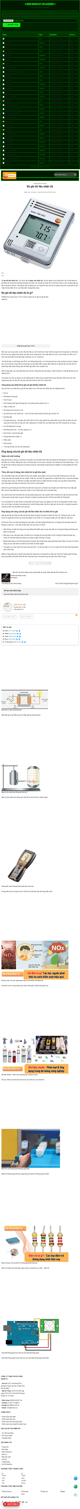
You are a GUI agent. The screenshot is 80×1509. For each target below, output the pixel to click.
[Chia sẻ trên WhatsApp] (30, 563)
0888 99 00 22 (17, 642)
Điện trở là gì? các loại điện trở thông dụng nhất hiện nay (19, 1263)
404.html (8, 55)
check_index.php (10, 68)
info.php (7, 80)
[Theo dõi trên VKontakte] (26, 1502)
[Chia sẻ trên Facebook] (34, 563)
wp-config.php (10, 117)
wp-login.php (9, 142)
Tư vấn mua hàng (7, 1433)
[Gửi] (75, 175)
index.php (8, 76)
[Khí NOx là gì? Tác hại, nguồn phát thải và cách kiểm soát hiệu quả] (34, 960)
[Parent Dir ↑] (38, 15)
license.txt (8, 84)
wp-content (9, 121)
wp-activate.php (10, 97)
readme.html (9, 88)
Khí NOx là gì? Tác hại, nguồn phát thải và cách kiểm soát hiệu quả (22, 980)
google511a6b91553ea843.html (16, 72)
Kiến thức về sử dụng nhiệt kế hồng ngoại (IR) (15, 1168)
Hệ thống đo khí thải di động (11, 583)
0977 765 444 (12, 630)
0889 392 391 (12, 636)
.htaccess (8, 43)
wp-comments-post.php (13, 109)
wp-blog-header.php (12, 105)
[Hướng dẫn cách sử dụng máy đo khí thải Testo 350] (20, 866)
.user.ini (7, 47)
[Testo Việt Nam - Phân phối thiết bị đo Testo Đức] (11, 175)
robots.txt (8, 92)
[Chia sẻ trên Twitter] (38, 563)
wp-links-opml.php (11, 134)
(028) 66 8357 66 (16, 1400)
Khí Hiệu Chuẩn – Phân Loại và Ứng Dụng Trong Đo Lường (19, 1074)
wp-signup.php (10, 155)
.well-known (9, 51)
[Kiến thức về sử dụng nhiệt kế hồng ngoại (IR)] (30, 1148)
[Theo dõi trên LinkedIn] (19, 1502)
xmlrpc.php (8, 163)
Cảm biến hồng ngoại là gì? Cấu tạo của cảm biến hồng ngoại (20, 1353)
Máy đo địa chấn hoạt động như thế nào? (14, 792)
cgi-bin (7, 64)
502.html (8, 59)
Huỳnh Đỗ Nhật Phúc (49, 192)
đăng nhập (13, 594)
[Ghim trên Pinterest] (46, 563)
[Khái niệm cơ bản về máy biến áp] (24, 699)
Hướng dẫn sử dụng (40, 183)
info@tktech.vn (12, 1408)
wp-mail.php (9, 146)
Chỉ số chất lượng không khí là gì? (67, 583)
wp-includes (9, 130)
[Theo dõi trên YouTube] (23, 1502)
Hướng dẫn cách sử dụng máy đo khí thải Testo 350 (17, 886)
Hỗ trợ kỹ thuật (7, 1435)
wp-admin (8, 101)
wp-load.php (9, 138)
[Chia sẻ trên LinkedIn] (49, 563)
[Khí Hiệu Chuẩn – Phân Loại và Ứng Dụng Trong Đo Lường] (34, 1054)
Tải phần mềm (6, 1438)
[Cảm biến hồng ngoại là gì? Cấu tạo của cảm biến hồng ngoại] (30, 1334)
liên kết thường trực (60, 572)
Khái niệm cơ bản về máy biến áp (11, 710)
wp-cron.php (9, 126)
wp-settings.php (10, 150)
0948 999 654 (13, 633)
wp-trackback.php (11, 159)
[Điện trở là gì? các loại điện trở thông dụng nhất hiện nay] (34, 1242)
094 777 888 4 (14, 1403)
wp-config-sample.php (12, 113)
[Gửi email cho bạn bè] (42, 563)
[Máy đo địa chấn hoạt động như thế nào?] (20, 777)
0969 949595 (12, 639)
